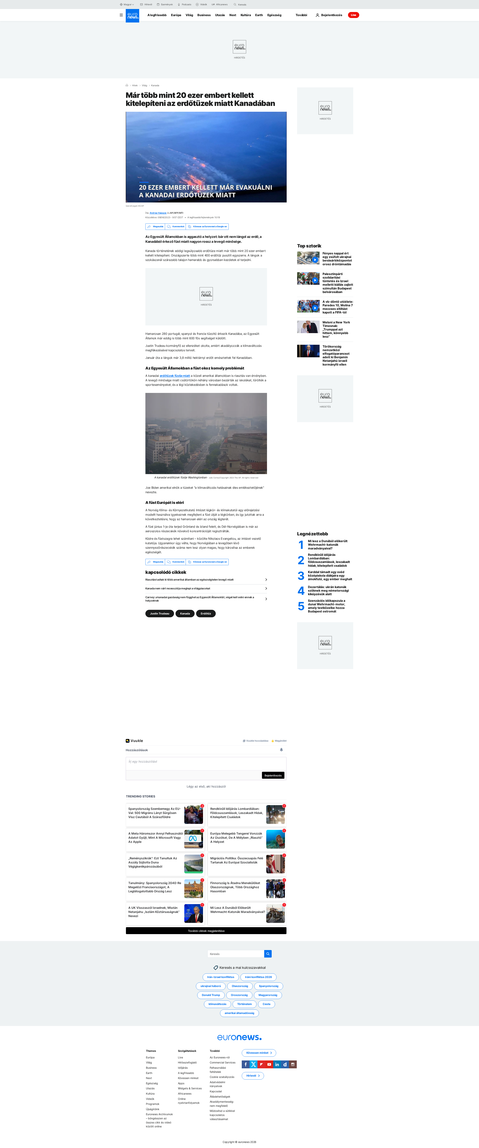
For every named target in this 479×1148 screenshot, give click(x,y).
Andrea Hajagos (158, 212)
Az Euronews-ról (220, 1057)
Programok (152, 1103)
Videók (150, 1098)
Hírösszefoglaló (187, 1062)
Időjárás (183, 1067)
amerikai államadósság (239, 1013)
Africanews (184, 1093)
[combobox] (254, 4)
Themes (151, 1050)
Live (353, 14)
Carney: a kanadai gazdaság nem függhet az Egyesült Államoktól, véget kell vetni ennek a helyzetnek (199, 599)
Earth (259, 15)
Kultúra (246, 15)
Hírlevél (251, 1075)
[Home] (127, 85)
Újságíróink (152, 1109)
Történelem (244, 1004)
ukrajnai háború (211, 986)
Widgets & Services (190, 1088)
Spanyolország (268, 986)
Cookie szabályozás (222, 1076)
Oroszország (239, 995)
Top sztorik (309, 246)
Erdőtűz (206, 613)
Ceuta (266, 1004)
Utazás (220, 15)
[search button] (235, 4)
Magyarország (268, 995)
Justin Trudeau (159, 613)
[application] (206, 157)
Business (203, 15)
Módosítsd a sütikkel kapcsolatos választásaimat (222, 1114)
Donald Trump (211, 995)
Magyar (128, 4)
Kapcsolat (216, 1091)
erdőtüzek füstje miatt (175, 376)
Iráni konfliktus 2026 (258, 977)
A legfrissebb (157, 15)
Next (232, 15)
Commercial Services (222, 1062)
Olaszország (240, 986)
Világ (189, 15)
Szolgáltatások (187, 1050)
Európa (176, 15)
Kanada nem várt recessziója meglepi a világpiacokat (177, 588)
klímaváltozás (217, 1004)
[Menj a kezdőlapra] (132, 15)
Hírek (135, 85)
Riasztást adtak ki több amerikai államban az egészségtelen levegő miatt (189, 579)
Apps (181, 1083)
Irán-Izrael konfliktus (220, 977)
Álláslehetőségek (220, 1096)
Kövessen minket (188, 1078)
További (215, 1050)
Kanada (155, 85)
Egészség (274, 15)
